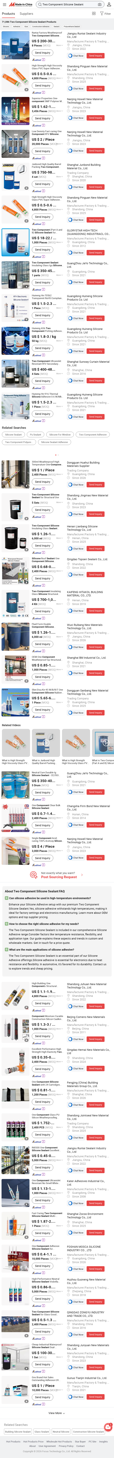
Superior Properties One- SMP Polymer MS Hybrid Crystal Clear (47, 100)
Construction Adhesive (40, 26)
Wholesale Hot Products (59, 1441)
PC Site (92, 1441)
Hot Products (13, 1441)
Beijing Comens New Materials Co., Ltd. (86, 1018)
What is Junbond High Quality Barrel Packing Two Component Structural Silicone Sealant (45, 762)
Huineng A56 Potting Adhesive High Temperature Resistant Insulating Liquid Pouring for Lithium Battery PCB (47, 329)
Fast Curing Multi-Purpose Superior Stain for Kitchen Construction (47, 1214)
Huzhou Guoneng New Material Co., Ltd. (86, 1281)
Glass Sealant (42, 1431)
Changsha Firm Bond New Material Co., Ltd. (88, 807)
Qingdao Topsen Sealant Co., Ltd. (87, 559)
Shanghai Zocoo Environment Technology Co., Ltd (85, 1215)
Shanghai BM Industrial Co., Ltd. (86, 658)
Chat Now (78, 55)
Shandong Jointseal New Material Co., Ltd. (88, 1117)
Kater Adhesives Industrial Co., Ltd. (86, 1182)
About (32, 1446)
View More (55, 1413)
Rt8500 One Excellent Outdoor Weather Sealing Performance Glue (45, 1149)
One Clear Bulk (46, 806)
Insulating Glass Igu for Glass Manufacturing (47, 264)
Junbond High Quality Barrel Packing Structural (46, 165)
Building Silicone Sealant (18, 1431)
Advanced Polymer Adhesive (33, 442)
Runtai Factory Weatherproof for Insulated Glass (47, 34)
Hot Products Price (33, 1441)
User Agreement (47, 1446)
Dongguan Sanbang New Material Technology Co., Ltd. (87, 692)
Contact (80, 1446)
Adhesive (16, 26)
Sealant (56, 26)
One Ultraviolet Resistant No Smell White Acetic (46, 1182)
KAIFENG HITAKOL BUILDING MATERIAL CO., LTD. (85, 593)
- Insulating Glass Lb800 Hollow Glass (47, 527)
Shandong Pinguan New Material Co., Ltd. (87, 67)
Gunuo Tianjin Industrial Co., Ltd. (87, 1378)
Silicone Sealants (79, 434)
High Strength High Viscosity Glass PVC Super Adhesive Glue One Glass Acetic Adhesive (47, 67)
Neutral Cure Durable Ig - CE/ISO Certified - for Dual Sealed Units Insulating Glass (47, 774)
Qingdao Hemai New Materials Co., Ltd (88, 1051)
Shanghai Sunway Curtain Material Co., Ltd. (88, 363)
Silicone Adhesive (27, 434)
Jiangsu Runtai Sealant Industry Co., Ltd (86, 35)
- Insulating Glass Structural (46, 592)
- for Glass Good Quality (45, 1313)
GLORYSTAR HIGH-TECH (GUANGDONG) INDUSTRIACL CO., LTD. (88, 234)
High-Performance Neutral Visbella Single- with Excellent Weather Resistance (46, 1280)
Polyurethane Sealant (72, 26)
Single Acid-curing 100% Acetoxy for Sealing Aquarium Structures (47, 839)
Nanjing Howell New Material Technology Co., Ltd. (85, 100)
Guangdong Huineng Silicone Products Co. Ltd (85, 297)
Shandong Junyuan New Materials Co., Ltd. (88, 1346)
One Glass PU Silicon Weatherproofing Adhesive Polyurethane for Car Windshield (46, 1116)
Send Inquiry (42, 53)
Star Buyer (80, 1441)
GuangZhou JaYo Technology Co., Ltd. (87, 264)
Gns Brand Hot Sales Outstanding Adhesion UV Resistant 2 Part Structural (45, 1379)
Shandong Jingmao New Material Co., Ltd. (87, 497)
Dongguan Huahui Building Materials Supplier (83, 464)
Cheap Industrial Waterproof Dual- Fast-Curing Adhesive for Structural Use (47, 1346)
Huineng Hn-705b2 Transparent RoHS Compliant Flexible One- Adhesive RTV (47, 297)
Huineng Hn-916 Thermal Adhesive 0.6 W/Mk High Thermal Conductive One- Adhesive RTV (47, 395)
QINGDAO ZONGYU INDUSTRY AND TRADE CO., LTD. (85, 1314)
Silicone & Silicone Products (69, 442)
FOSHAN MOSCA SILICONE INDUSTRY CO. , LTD (84, 1248)
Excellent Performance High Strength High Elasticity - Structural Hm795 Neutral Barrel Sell (47, 1050)
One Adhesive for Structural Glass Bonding (45, 1247)
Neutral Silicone (61, 1431)
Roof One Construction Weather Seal (47, 560)
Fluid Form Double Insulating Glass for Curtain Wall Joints (46, 625)
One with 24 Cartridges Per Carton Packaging (46, 1083)
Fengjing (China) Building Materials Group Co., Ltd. (82, 1084)
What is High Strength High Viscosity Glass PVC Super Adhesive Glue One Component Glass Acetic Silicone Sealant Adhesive (15, 762)
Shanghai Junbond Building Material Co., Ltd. (84, 166)
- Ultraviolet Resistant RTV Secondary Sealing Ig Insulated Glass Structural (46, 362)
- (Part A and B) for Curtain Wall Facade (47, 231)
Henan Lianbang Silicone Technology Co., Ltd (82, 528)
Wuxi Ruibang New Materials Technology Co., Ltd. (84, 626)
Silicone (6, 26)
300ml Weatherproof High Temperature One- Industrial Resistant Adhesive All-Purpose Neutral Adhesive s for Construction (47, 463)
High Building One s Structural (44, 984)
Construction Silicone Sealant (88, 1431)
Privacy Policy (66, 1446)
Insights (103, 1441)
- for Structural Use (45, 496)
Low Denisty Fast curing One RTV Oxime (47, 132)
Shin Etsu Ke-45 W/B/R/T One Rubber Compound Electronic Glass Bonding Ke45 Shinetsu (47, 691)
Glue (26, 26)
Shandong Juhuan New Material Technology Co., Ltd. (86, 985)
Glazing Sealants (53, 434)
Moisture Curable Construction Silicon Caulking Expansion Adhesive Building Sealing (47, 1017)
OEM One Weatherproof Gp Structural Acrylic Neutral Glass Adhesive (47, 658)
